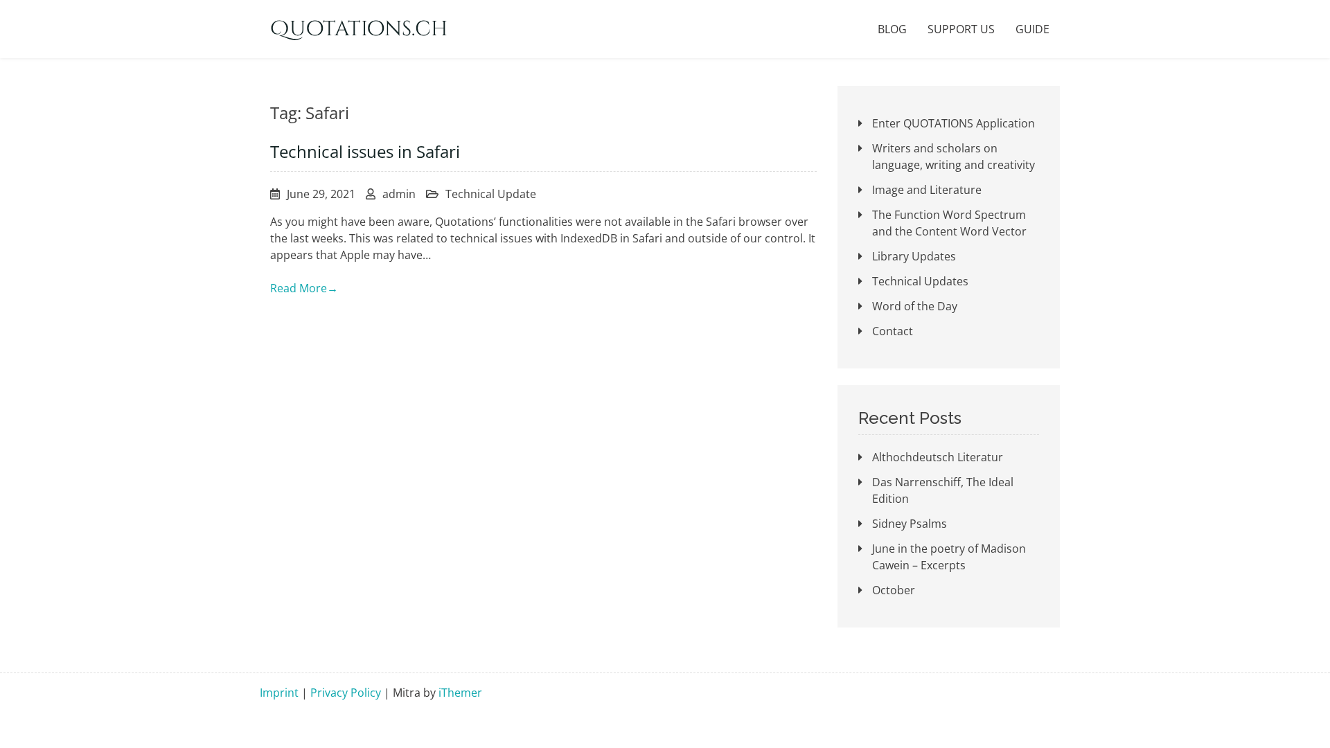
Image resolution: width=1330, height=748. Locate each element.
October (893, 590)
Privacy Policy (345, 692)
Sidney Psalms (909, 523)
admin (399, 194)
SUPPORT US (961, 29)
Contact (892, 331)
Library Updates (914, 256)
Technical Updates (920, 281)
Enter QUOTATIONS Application (953, 123)
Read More (304, 288)
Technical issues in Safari (365, 151)
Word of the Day (914, 306)
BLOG (892, 29)
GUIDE (1032, 29)
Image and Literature (927, 189)
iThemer (460, 692)
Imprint (279, 692)
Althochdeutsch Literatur (937, 457)
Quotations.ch (358, 29)
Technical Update (490, 194)
